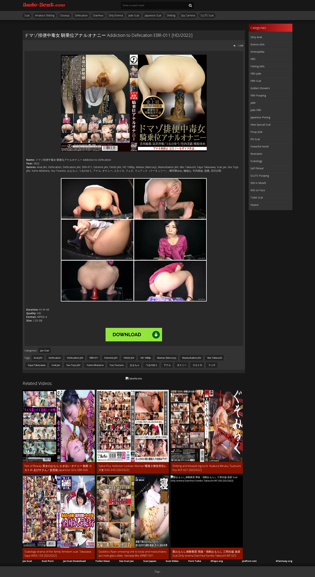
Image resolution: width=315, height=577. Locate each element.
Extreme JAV (111, 357)
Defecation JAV (75, 357)
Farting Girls (257, 66)
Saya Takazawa (36, 365)
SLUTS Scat (207, 15)
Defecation (81, 15)
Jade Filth (255, 110)
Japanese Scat (153, 15)
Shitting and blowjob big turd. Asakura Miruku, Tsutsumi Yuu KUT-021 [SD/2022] (206, 468)
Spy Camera (188, 15)
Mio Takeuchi (214, 357)
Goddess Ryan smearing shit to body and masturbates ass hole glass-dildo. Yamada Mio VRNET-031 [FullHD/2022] (132, 553)
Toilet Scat (256, 197)
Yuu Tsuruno (116, 365)
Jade (253, 102)
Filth (252, 59)
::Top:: (157, 571)
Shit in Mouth (258, 183)
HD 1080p (145, 357)
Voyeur (254, 204)
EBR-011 (93, 357)
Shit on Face (257, 190)
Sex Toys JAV (73, 365)
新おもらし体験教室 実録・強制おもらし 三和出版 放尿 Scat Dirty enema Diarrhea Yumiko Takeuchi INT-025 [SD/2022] (206, 553)
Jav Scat (44, 350)
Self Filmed (256, 168)
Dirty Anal (256, 37)
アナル (167, 365)
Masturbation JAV (191, 357)
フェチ (211, 365)
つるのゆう (151, 365)
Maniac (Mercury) (166, 357)
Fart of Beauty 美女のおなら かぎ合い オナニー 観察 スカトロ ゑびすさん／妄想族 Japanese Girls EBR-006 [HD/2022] (58, 468)
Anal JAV (38, 357)
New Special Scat (260, 124)
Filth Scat (255, 81)
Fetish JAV (128, 357)
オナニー (181, 365)
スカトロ (197, 365)
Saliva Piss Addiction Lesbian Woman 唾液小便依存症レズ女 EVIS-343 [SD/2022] (132, 468)
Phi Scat (255, 139)
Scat (27, 15)
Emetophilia (257, 51)
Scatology (256, 161)
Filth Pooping (258, 95)
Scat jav (55, 365)
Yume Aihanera (95, 365)
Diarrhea (98, 15)
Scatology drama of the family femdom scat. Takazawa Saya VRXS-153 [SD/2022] (57, 553)
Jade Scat (133, 15)
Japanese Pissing (260, 117)
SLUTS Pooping (259, 175)
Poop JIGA (256, 132)
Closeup (64, 15)
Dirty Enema (116, 15)
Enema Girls (257, 44)
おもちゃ (134, 365)
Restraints (256, 153)
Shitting (171, 15)
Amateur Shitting (44, 15)
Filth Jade (255, 73)
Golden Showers (260, 88)
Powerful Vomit (259, 146)
